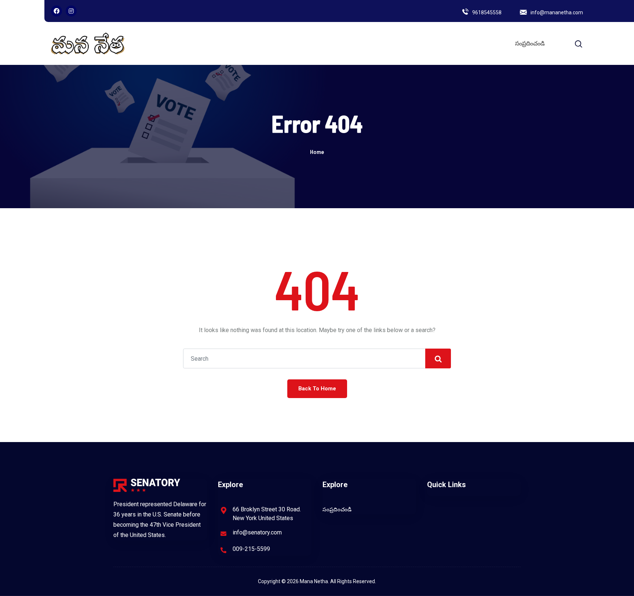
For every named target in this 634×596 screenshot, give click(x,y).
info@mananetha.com (557, 12)
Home (317, 151)
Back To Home (317, 388)
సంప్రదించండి (530, 43)
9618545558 (487, 12)
